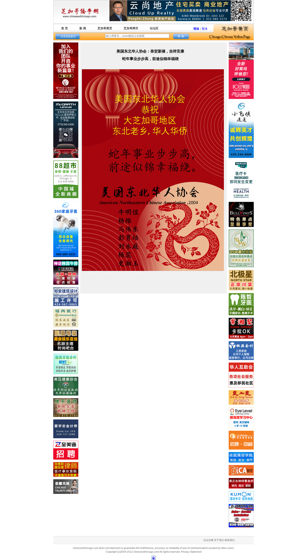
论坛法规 (208, 540)
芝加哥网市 (131, 28)
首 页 (64, 28)
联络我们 (230, 540)
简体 (196, 28)
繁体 (205, 28)
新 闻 (82, 28)
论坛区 (154, 28)
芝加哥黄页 (105, 28)
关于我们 (219, 540)
